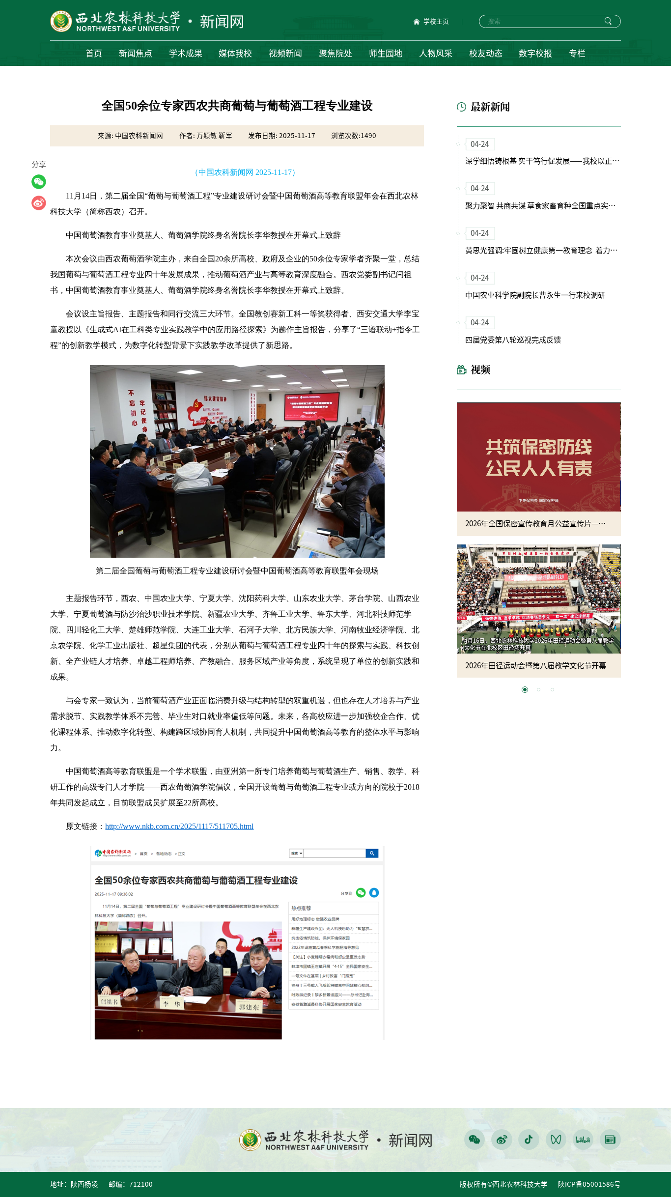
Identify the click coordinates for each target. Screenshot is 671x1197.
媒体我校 (235, 53)
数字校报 (535, 53)
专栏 (577, 53)
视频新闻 (285, 53)
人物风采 (435, 53)
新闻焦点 (135, 53)
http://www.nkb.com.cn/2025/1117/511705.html (179, 826)
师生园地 (385, 53)
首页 (93, 53)
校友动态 (486, 53)
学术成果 (185, 53)
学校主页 (436, 22)
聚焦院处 (335, 53)
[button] (525, 689)
